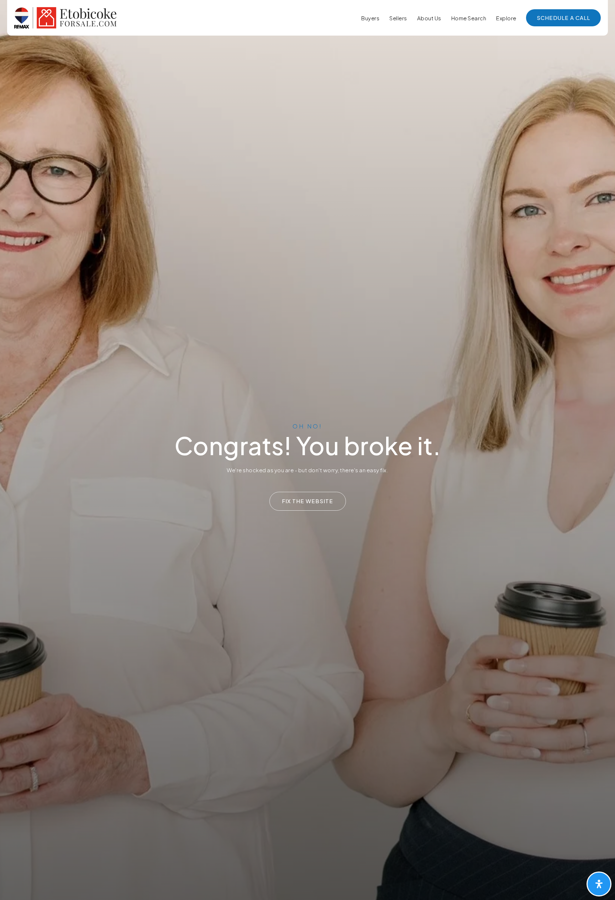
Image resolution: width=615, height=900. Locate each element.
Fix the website (307, 501)
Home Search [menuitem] (469, 18)
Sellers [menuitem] (398, 18)
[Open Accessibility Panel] (599, 884)
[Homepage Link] (65, 17)
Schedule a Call (563, 17)
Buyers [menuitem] (370, 18)
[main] (307, 450)
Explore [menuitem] (506, 18)
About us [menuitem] (429, 18)
